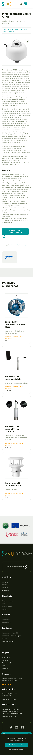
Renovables (7, 615)
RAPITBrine (5, 590)
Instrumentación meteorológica (11, 636)
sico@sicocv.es (6, 684)
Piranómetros (11, 31)
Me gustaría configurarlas (16, 749)
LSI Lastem (8, 390)
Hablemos (5, 668)
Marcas (4, 638)
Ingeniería (5, 660)
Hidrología (7, 596)
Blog (3, 665)
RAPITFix (5, 582)
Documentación (7, 663)
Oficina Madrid (8, 689)
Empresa (6, 653)
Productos (10, 29)
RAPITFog (5, 587)
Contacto (6, 674)
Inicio (4, 29)
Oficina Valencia (9, 705)
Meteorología (18, 29)
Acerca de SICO (7, 657)
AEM (6, 340)
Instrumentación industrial (10, 633)
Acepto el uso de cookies (16, 745)
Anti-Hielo (6, 577)
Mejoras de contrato (8, 641)
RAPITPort (5, 585)
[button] (27, 41)
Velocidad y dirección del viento (14, 336)
